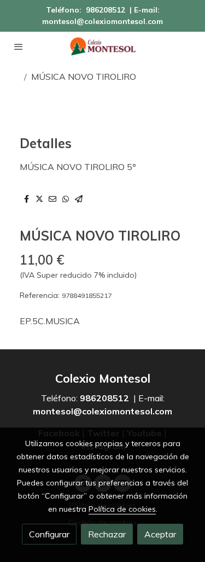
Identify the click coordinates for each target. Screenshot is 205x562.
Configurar (49, 534)
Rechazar (107, 534)
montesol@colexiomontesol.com (102, 21)
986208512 (105, 10)
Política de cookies (122, 509)
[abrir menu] (18, 46)
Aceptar (160, 534)
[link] (103, 46)
